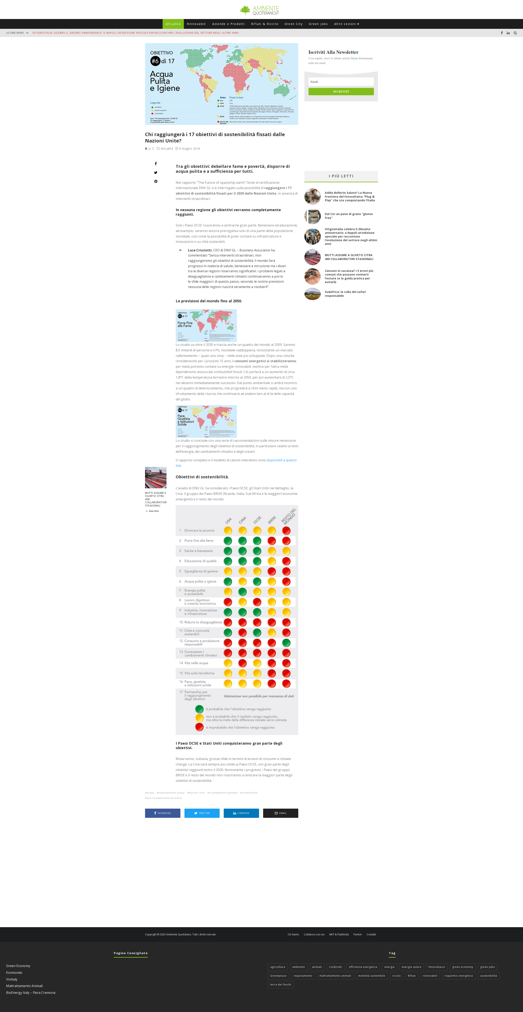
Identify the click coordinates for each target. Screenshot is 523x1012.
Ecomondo (14, 972)
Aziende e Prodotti (228, 24)
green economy (462, 967)
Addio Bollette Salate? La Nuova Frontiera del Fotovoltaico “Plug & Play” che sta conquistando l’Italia (350, 196)
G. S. (151, 148)
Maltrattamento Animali (24, 986)
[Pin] (156, 181)
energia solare (411, 967)
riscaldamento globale (223, 792)
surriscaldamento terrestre (164, 797)
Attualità (173, 24)
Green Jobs (318, 24)
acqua (150, 792)
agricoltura (277, 967)
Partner (357, 934)
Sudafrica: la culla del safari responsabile (345, 293)
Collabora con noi (314, 934)
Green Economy (18, 966)
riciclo (396, 975)
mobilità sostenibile (371, 975)
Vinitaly (11, 979)
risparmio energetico (459, 975)
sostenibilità (250, 792)
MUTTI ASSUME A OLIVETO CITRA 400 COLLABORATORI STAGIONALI (349, 257)
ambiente (298, 967)
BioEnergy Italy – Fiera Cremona (30, 992)
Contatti (371, 934)
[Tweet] (156, 172)
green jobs (487, 967)
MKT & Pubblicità (339, 934)
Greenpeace (278, 975)
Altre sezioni (345, 24)
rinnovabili (430, 975)
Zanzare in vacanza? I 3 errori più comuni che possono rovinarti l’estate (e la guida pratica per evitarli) (349, 276)
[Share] (156, 164)
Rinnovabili (196, 24)
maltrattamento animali (335, 975)
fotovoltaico (437, 967)
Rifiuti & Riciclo (264, 24)
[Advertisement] (221, 873)
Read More (153, 511)
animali (317, 967)
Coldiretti (335, 967)
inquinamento (303, 975)
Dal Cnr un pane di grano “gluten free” (349, 216)
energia (389, 967)
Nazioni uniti (197, 792)
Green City (294, 24)
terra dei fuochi (280, 984)
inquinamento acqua (171, 792)
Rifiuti (412, 975)
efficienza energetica (363, 967)
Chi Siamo (293, 934)
